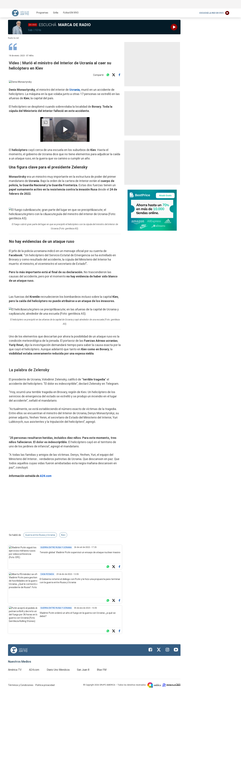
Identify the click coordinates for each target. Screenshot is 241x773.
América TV (14, 669)
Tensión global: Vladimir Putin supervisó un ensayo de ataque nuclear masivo (80, 552)
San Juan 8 (83, 669)
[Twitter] (113, 75)
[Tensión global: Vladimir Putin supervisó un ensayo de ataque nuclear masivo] (23, 554)
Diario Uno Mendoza (58, 669)
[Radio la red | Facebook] (150, 649)
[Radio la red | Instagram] (167, 649)
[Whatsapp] (108, 75)
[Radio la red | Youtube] (176, 649)
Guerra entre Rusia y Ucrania (40, 535)
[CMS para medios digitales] (172, 685)
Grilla (55, 12)
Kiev (63, 535)
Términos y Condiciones (21, 685)
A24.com (45, 476)
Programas (42, 12)
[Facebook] (119, 75)
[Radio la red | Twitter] (159, 649)
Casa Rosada (47, 574)
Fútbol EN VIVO (71, 12)
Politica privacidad (45, 685)
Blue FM (101, 669)
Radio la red (13, 38)
